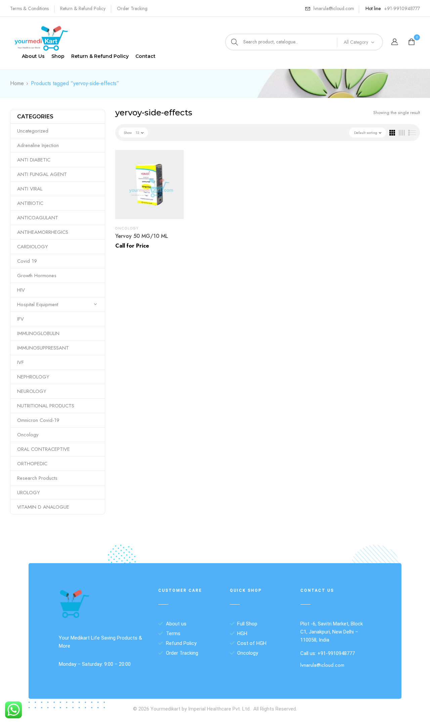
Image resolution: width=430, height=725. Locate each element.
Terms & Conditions (29, 8)
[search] (234, 42)
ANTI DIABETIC (33, 160)
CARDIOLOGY (32, 246)
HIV (21, 290)
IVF (20, 362)
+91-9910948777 (402, 8)
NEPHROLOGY (33, 376)
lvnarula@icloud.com (333, 8)
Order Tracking (132, 8)
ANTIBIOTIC (30, 203)
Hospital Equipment (37, 304)
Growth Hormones (36, 275)
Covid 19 (27, 261)
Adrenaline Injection (38, 145)
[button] (412, 42)
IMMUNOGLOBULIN (38, 333)
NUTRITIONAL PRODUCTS (45, 405)
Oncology (28, 434)
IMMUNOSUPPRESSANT (43, 348)
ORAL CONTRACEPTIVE (43, 449)
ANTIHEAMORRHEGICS (42, 232)
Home (17, 83)
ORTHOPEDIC (32, 463)
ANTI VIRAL (29, 188)
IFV (20, 319)
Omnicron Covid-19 (38, 420)
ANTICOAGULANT (37, 217)
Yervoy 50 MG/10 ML (141, 236)
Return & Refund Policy (82, 8)
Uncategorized (32, 131)
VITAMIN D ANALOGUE (43, 507)
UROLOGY (28, 492)
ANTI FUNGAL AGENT (42, 174)
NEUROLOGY (31, 391)
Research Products (37, 478)
